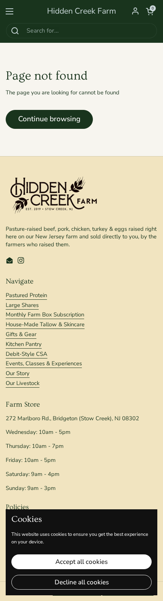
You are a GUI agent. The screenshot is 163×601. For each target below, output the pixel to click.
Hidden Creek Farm (81, 11)
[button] (149, 11)
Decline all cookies (82, 582)
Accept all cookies (81, 561)
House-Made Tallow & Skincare (45, 324)
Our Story (18, 373)
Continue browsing (49, 119)
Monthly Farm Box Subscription (45, 314)
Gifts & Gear (21, 334)
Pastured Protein (26, 295)
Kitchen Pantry (24, 344)
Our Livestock (22, 383)
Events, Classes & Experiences (44, 363)
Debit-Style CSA (26, 354)
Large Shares (22, 305)
